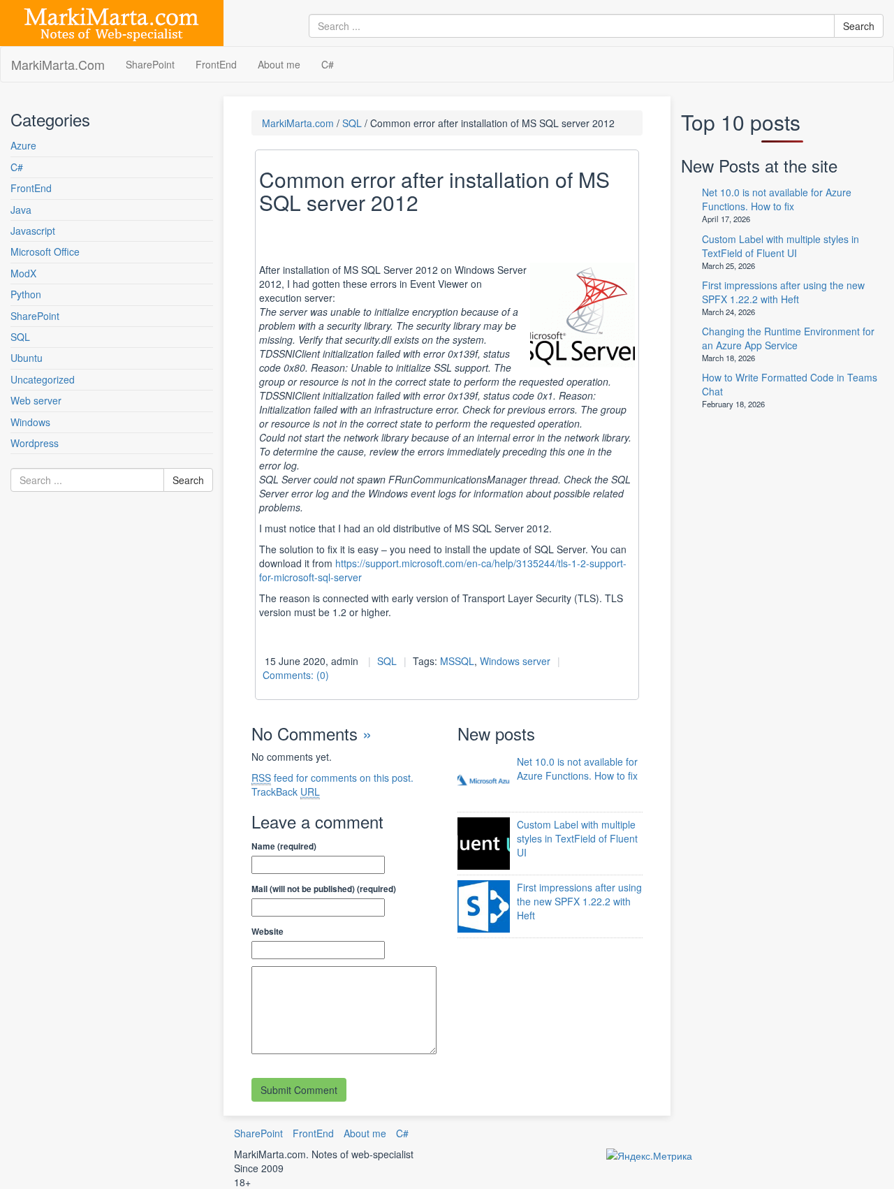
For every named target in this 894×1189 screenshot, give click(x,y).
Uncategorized (42, 379)
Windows (30, 422)
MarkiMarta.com (298, 123)
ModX (23, 273)
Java (20, 210)
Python (25, 294)
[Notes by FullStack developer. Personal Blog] (111, 22)
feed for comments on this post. (332, 778)
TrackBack (285, 791)
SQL (20, 337)
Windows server (515, 661)
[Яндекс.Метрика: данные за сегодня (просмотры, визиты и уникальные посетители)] (649, 1155)
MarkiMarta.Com (58, 64)
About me (279, 64)
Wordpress (34, 443)
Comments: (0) (296, 675)
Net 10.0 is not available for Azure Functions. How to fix (577, 768)
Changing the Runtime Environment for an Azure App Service (788, 338)
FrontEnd (216, 64)
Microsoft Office (45, 251)
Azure (23, 145)
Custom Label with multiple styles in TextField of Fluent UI (577, 838)
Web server (35, 400)
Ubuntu (26, 358)
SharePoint (150, 64)
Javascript (32, 231)
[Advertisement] (94, 645)
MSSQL (457, 661)
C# (327, 64)
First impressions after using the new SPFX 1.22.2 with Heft (579, 901)
